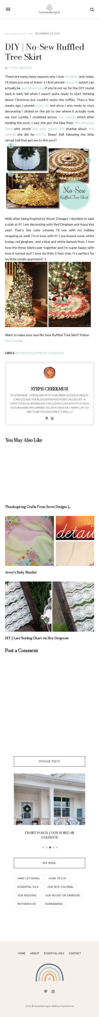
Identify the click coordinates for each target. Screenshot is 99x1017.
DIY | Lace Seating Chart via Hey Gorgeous (37, 638)
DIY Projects (42, 352)
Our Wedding (26, 895)
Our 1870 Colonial (60, 886)
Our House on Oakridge (62, 895)
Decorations (15, 33)
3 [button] (50, 847)
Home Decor (57, 878)
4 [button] (53, 847)
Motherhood (26, 903)
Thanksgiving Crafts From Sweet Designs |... (38, 506)
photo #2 (42, 105)
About (34, 953)
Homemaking (54, 903)
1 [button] (43, 847)
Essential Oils (27, 886)
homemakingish (42, 1006)
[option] (49, 807)
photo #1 (71, 82)
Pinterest (72, 76)
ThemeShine (66, 1006)
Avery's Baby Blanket (21, 572)
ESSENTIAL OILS (54, 953)
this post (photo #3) (48, 129)
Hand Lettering (28, 878)
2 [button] (46, 847)
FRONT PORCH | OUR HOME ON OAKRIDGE (49, 835)
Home (22, 953)
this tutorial (67, 117)
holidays (58, 352)
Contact (75, 953)
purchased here (32, 88)
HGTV (40, 134)
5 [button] (57, 847)
